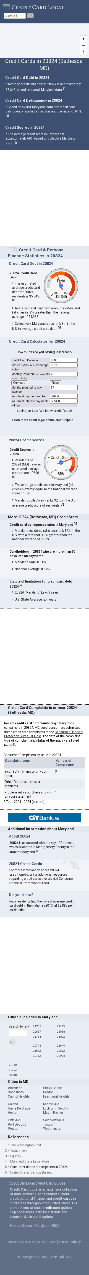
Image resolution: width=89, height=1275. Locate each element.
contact (64, 1242)
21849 (61, 1045)
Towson (49, 1124)
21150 (13, 1064)
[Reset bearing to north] (83, 52)
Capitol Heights (19, 1096)
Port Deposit (17, 1124)
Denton (48, 1092)
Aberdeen (15, 1088)
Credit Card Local (38, 7)
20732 (37, 1055)
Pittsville (14, 1120)
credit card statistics (21, 1242)
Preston (13, 1128)
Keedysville (51, 1104)
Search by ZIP (19, 1026)
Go (30, 15)
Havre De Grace (19, 1108)
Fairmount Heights (56, 1096)
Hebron (13, 1112)
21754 (37, 1036)
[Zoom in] (83, 39)
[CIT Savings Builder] (44, 821)
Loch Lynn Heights (56, 1108)
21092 (61, 1036)
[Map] (44, 40)
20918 (13, 1074)
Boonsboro (16, 1092)
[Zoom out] (83, 45)
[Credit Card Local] (7, 7)
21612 (37, 1050)
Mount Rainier (53, 1112)
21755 (37, 1026)
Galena (13, 1104)
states (40, 1242)
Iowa (12, 901)
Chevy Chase (52, 1088)
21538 (61, 1031)
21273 (61, 1026)
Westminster (52, 1128)
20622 (61, 1050)
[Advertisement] (44, 199)
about (52, 1242)
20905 (61, 1055)
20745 (37, 1045)
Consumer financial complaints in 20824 (39, 1167)
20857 (37, 1031)
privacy (76, 1242)
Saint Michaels (53, 1120)
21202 (13, 1069)
